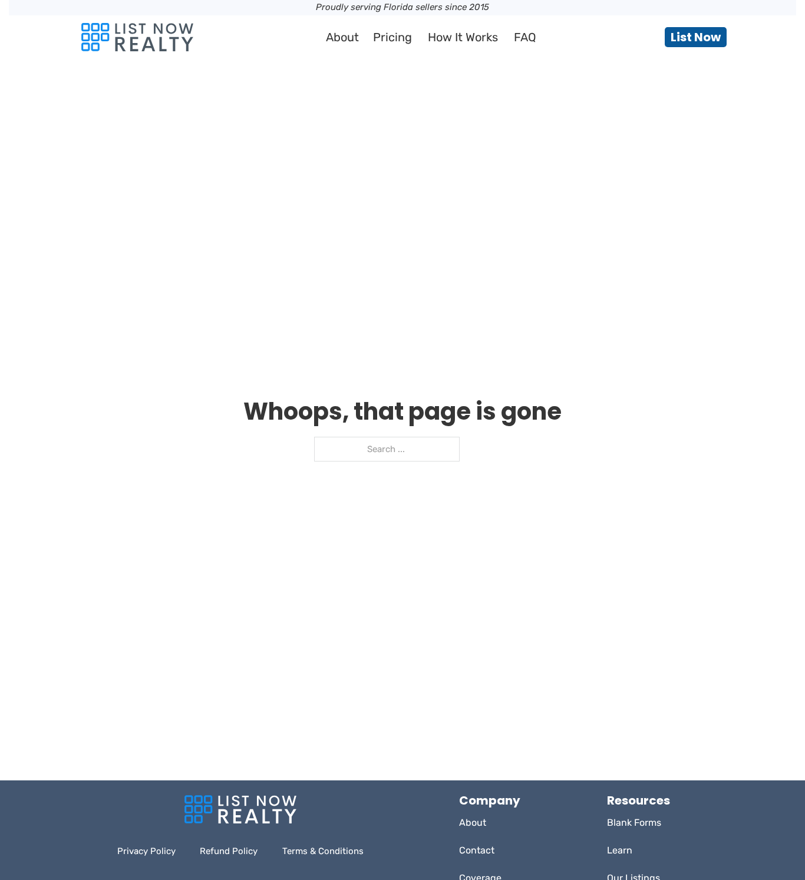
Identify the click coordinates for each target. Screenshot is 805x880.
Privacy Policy (146, 851)
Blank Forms (634, 822)
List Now (696, 37)
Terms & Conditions (323, 851)
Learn (619, 850)
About (342, 37)
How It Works (463, 37)
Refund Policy (229, 851)
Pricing (392, 37)
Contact (476, 850)
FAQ (525, 37)
